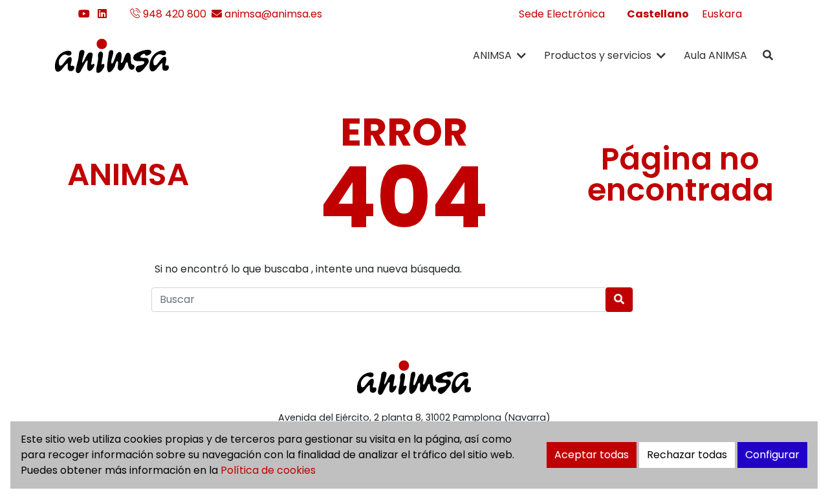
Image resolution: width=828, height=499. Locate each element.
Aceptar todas (591, 454)
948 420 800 (173, 13)
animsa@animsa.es (272, 13)
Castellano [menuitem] (658, 13)
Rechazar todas (687, 454)
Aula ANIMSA (715, 55)
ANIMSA (492, 55)
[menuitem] (657, 14)
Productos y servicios (597, 55)
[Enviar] (619, 299)
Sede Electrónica (562, 13)
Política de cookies (268, 470)
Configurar (772, 454)
